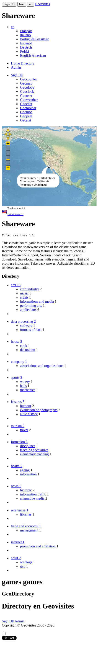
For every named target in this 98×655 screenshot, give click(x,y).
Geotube (26, 112)
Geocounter (28, 79)
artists (24, 297)
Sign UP (9, 4)
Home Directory (22, 63)
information (28, 474)
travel (24, 430)
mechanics (27, 390)
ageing (25, 470)
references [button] (19, 510)
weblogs (26, 562)
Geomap (26, 83)
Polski (24, 51)
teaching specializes (34, 450)
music (24, 293)
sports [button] (16, 377)
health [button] (16, 466)
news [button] (16, 486)
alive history (29, 414)
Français (26, 31)
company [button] (19, 362)
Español (26, 43)
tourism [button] (17, 426)
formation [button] (19, 442)
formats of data (30, 330)
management (29, 530)
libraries (25, 514)
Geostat (25, 120)
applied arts (28, 310)
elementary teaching (34, 454)
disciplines (27, 446)
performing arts (31, 305)
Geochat (26, 104)
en (30, 4)
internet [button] (17, 542)
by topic (26, 490)
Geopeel (26, 116)
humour (25, 406)
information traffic (33, 494)
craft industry (29, 289)
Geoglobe (27, 87)
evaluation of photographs (38, 410)
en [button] (12, 27)
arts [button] (16, 285)
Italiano (25, 35)
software (26, 326)
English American (33, 55)
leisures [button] (17, 402)
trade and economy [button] (26, 526)
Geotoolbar (28, 108)
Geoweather (29, 100)
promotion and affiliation (38, 546)
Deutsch (26, 47)
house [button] (16, 341)
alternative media (32, 498)
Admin (16, 67)
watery (25, 382)
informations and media (37, 301)
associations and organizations (41, 366)
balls (23, 386)
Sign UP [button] (17, 75)
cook (23, 346)
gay (22, 566)
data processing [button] (23, 321)
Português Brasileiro (34, 39)
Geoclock (27, 91)
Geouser (26, 96)
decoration (27, 350)
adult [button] (16, 558)
